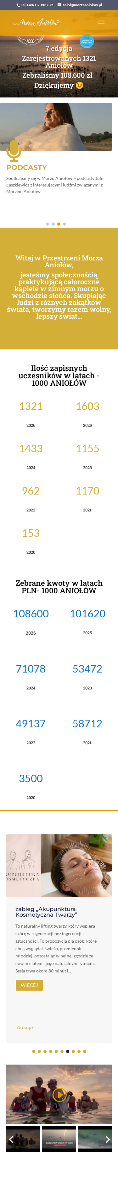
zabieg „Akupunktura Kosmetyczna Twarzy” (46, 912)
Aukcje (25, 1027)
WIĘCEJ (29, 985)
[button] (47, 224)
